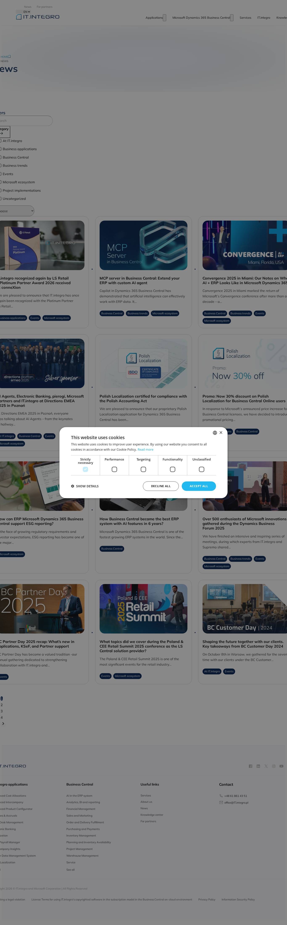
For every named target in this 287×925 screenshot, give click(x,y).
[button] (85, 486)
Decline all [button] (161, 486)
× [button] (220, 432)
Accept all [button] (199, 486)
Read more (145, 449)
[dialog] (143, 462)
